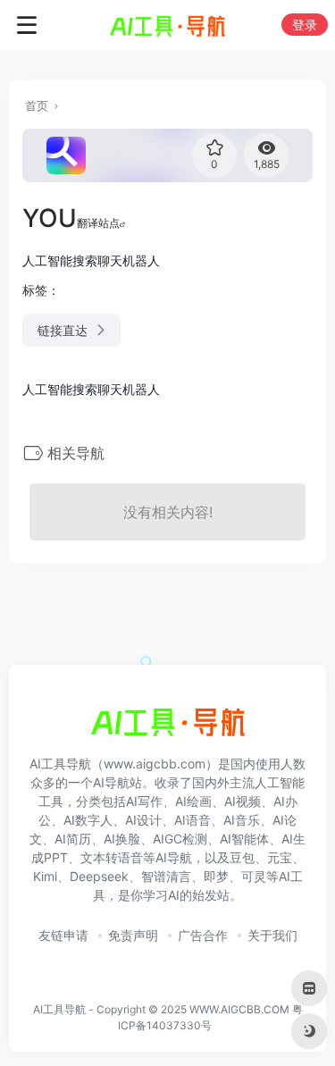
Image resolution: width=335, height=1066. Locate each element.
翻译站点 (98, 223)
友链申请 (63, 935)
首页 (36, 105)
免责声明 (133, 935)
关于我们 (272, 935)
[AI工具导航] (167, 25)
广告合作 (203, 935)
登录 (304, 24)
